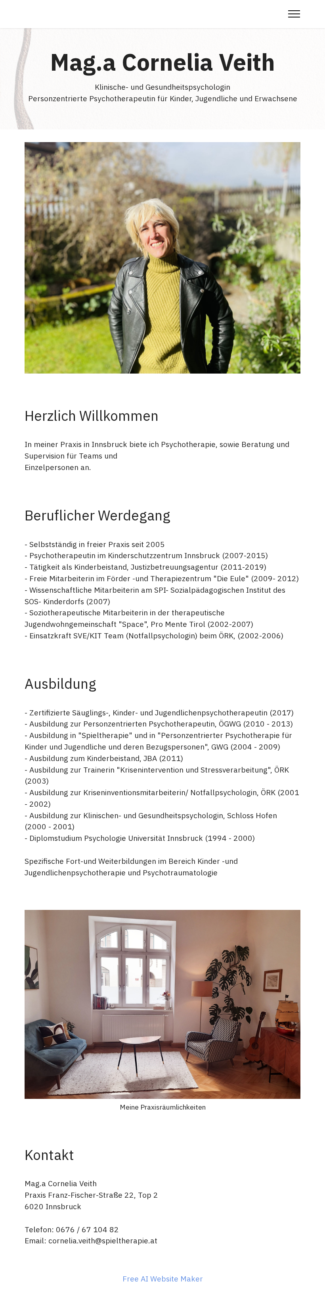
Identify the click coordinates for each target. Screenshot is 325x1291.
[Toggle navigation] (294, 14)
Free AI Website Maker (162, 1278)
